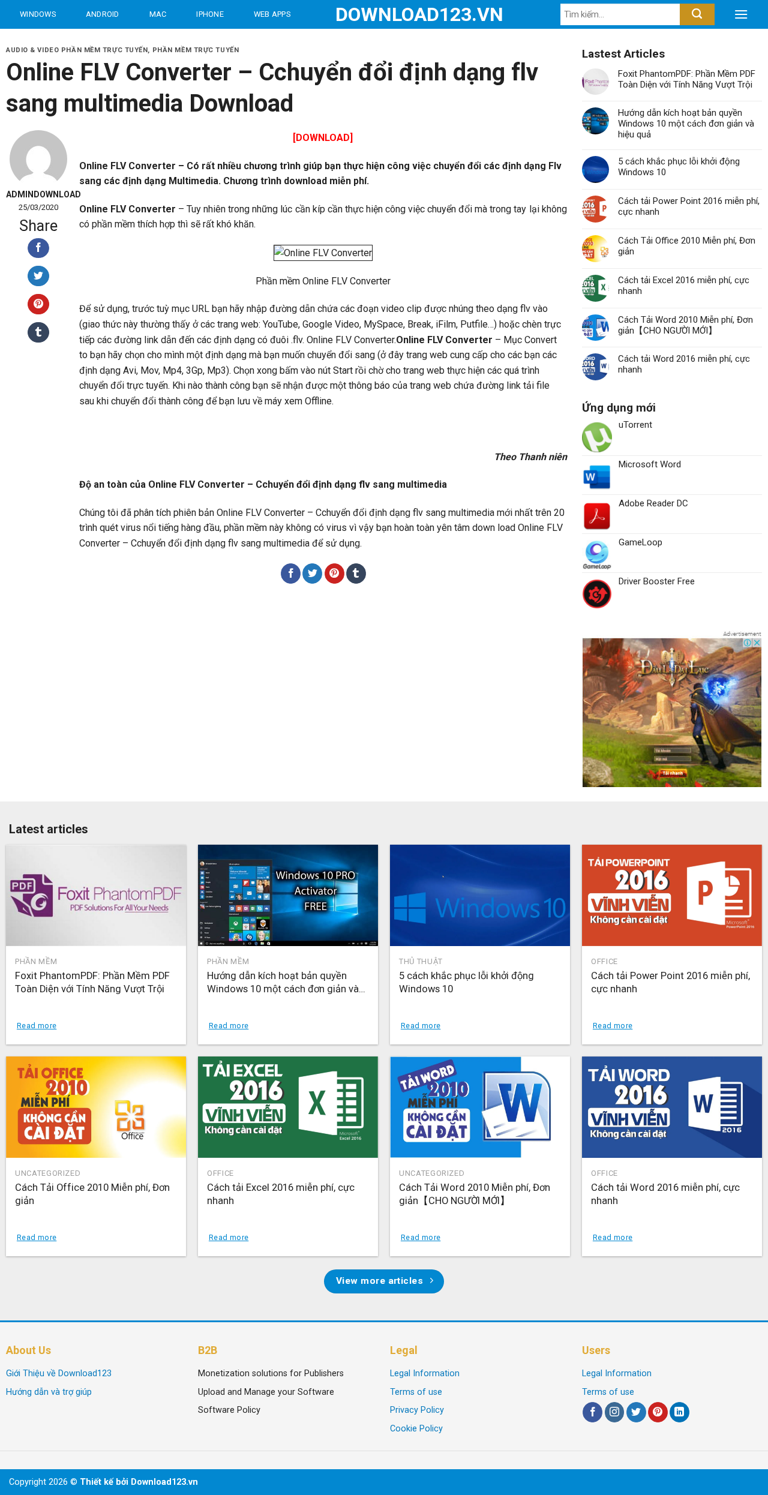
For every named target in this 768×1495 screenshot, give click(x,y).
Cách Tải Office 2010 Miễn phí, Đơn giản (686, 246)
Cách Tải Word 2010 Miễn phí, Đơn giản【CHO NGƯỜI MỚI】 (685, 325)
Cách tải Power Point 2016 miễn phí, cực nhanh (689, 206)
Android (102, 14)
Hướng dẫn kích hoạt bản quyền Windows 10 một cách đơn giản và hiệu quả (686, 123)
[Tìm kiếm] (697, 14)
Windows (38, 14)
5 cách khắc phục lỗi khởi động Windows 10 (679, 167)
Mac (158, 14)
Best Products (53, 42)
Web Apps (272, 14)
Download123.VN (384, 14)
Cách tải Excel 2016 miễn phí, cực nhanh (683, 285)
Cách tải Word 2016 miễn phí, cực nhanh (684, 364)
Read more (36, 1025)
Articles (144, 42)
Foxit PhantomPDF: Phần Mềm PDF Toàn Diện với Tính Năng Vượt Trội (686, 79)
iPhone (210, 14)
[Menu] (741, 14)
